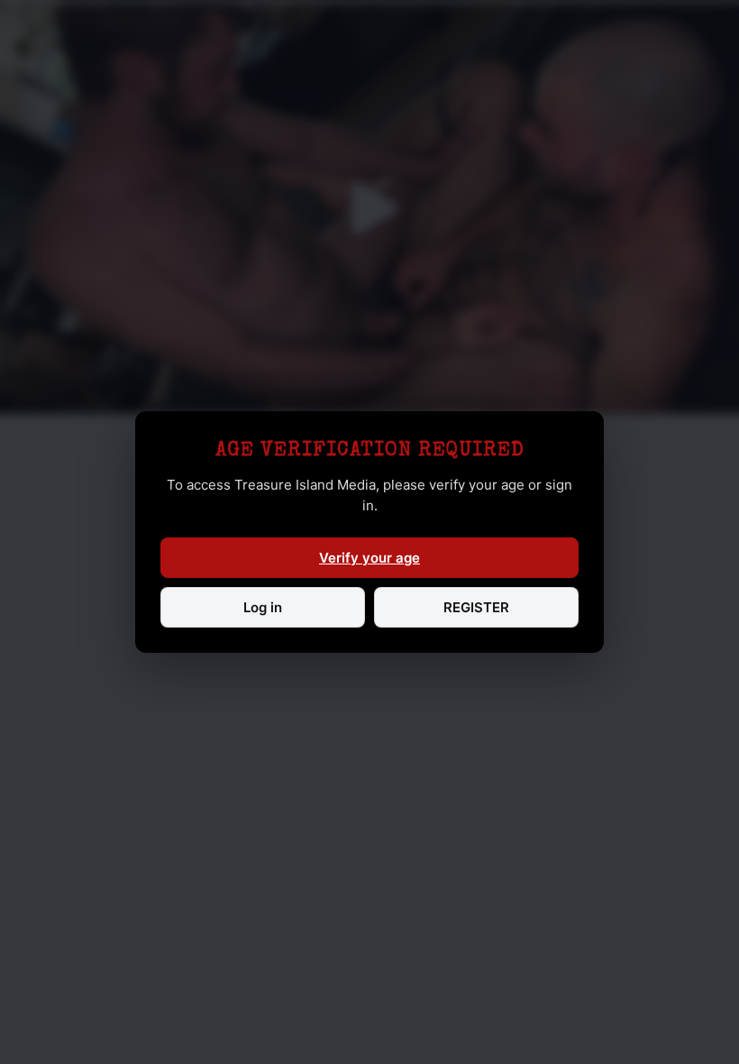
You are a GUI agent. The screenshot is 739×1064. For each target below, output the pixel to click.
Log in (262, 607)
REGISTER (476, 607)
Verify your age (369, 557)
